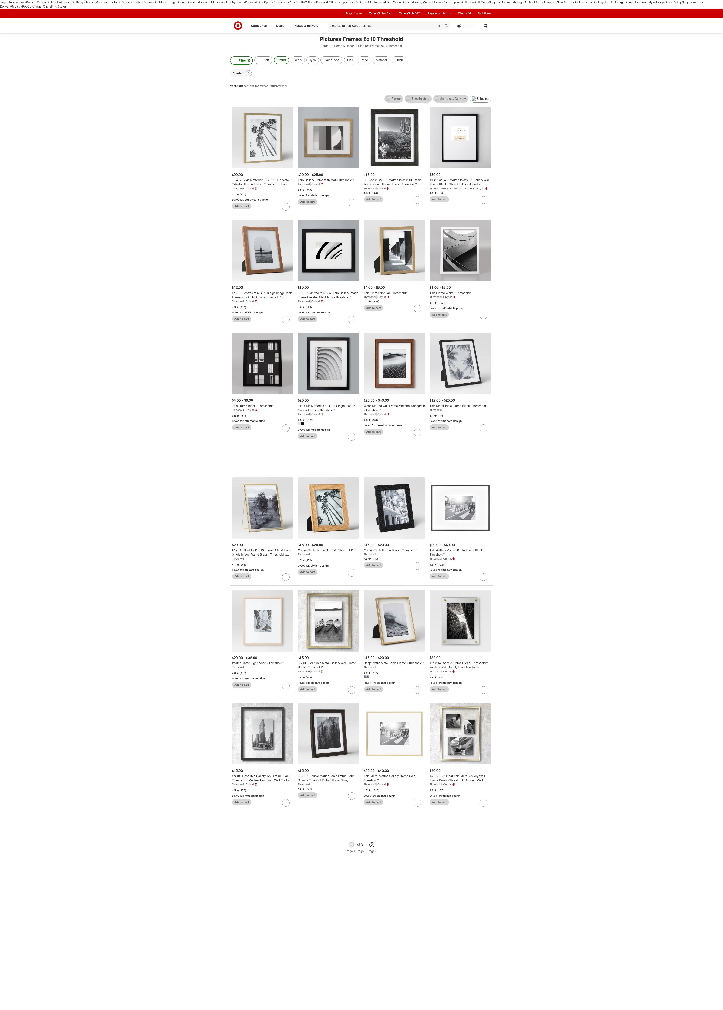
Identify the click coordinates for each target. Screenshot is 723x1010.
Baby (231, 2)
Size (350, 60)
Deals (539, 2)
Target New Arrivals (13, 2)
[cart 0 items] (485, 25)
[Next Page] (490, 60)
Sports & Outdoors (276, 2)
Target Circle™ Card (380, 13)
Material (381, 60)
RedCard (28, 6)
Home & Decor (123, 2)
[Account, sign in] (466, 25)
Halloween (64, 2)
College (52, 2)
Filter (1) (244, 60)
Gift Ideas (468, 2)
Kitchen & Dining (144, 2)
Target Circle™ (354, 13)
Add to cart (241, 206)
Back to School (36, 2)
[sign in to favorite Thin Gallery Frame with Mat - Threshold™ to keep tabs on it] (351, 202)
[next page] (372, 845)
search (446, 26)
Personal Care (254, 2)
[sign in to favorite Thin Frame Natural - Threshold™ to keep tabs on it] (417, 308)
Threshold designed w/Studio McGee (452, 188)
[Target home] (238, 25)
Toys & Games (358, 2)
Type (313, 60)
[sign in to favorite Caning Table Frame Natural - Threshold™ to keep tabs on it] (351, 573)
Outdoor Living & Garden (171, 2)
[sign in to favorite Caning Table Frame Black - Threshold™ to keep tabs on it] (417, 566)
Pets (292, 2)
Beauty (240, 2)
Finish (399, 60)
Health (299, 2)
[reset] (439, 26)
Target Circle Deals (630, 2)
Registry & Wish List (439, 13)
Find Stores (58, 6)
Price (364, 60)
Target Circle (42, 6)
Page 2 (361, 851)
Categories (259, 25)
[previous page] (351, 845)
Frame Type (331, 60)
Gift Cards (482, 2)
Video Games (402, 2)
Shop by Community (502, 2)
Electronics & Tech (380, 2)
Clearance (550, 2)
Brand (281, 60)
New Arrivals (565, 2)
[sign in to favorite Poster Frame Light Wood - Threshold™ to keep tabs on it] (286, 685)
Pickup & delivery (306, 25)
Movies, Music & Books (427, 2)
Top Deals (610, 2)
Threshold (238, 188)
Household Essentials (213, 2)
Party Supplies (452, 2)
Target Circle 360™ (410, 13)
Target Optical (525, 2)
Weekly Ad (650, 2)
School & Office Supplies (332, 2)
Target (325, 46)
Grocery (193, 2)
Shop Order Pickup (669, 2)
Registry (16, 6)
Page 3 (372, 851)
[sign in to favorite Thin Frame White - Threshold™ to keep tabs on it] (483, 315)
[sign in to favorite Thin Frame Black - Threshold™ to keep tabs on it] (286, 428)
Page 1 (350, 851)
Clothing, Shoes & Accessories (92, 2)
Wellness (310, 2)
